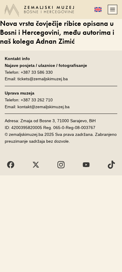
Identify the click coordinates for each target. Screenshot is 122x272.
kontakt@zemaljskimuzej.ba (43, 106)
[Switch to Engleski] (98, 9)
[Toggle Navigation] (112, 9)
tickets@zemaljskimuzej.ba (42, 78)
